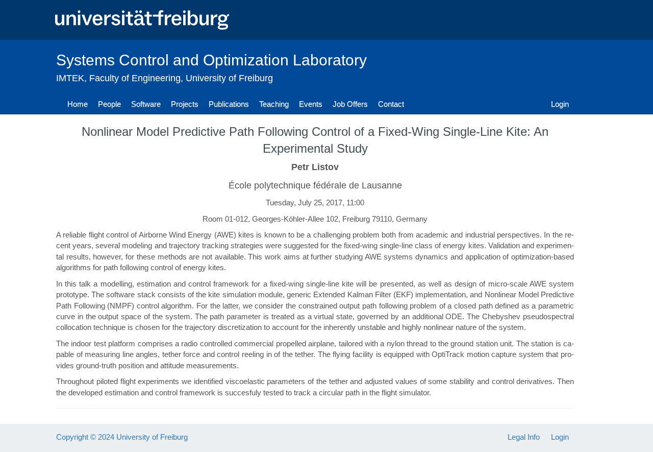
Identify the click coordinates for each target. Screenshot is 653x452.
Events (310, 104)
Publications (229, 104)
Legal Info (524, 437)
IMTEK (70, 78)
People (109, 104)
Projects (184, 104)
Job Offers (350, 104)
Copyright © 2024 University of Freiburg (122, 437)
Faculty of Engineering (135, 78)
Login (560, 104)
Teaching (274, 104)
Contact (391, 104)
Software (146, 104)
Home (77, 104)
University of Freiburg (229, 78)
